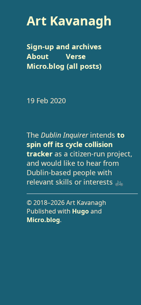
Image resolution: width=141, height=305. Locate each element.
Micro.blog (43, 219)
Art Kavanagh (69, 20)
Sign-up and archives (64, 46)
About (38, 56)
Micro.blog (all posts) (64, 66)
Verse (76, 56)
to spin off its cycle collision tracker (76, 144)
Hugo (80, 211)
